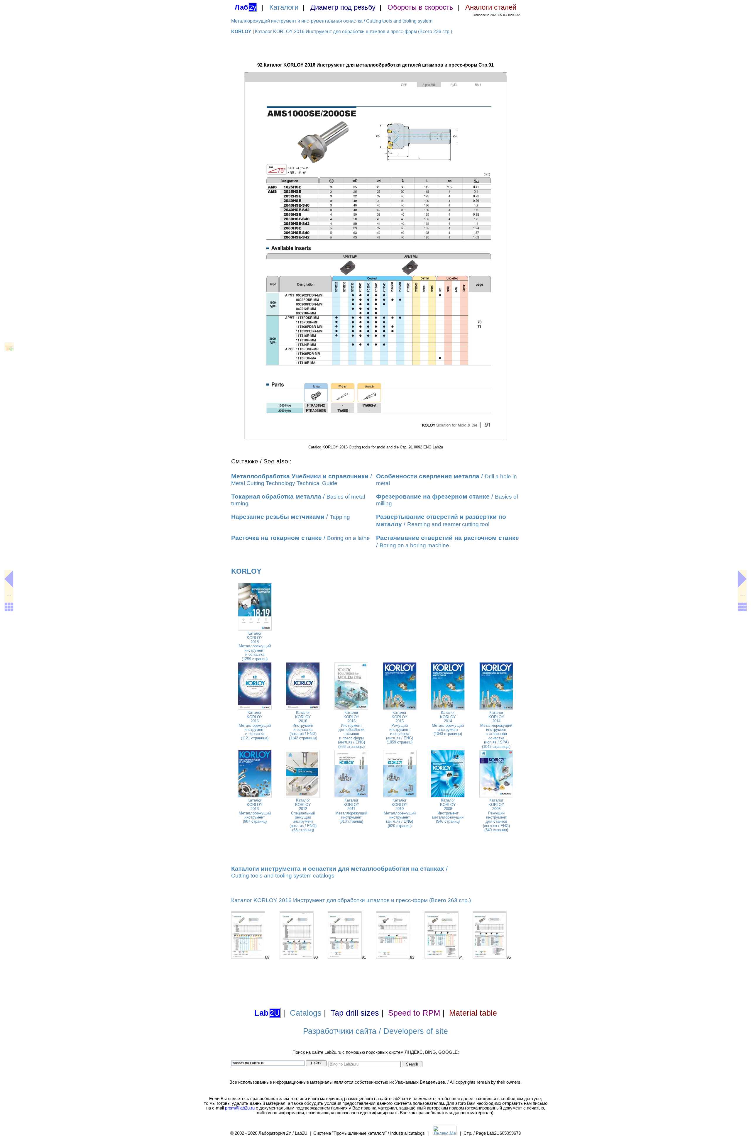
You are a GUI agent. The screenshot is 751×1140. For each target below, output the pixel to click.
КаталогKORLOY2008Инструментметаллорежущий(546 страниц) (448, 811)
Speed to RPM (414, 1013)
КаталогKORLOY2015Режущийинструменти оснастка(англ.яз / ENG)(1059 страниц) (399, 727)
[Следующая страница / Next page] (742, 579)
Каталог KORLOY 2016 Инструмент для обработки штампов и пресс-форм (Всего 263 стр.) (351, 900)
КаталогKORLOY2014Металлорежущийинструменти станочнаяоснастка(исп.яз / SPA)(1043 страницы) (496, 729)
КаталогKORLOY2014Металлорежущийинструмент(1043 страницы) (448, 723)
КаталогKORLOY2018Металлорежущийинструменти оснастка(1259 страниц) (255, 646)
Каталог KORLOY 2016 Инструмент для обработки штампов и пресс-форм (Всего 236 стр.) (353, 31)
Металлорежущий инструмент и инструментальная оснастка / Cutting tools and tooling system (331, 20)
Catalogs (306, 1013)
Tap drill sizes (355, 1013)
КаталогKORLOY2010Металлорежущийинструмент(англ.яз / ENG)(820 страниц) (400, 813)
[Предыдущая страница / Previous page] (8, 579)
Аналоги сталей (490, 7)
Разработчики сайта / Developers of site (375, 1031)
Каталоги (283, 7)
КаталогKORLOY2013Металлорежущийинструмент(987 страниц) (255, 811)
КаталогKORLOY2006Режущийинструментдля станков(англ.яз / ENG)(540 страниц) (496, 815)
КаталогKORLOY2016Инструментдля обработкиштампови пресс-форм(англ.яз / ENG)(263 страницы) (351, 729)
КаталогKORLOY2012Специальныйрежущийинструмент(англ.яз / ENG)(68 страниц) (303, 815)
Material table (473, 1013)
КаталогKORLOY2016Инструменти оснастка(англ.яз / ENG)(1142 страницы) (303, 725)
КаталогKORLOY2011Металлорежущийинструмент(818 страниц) (351, 811)
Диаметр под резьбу (343, 7)
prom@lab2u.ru (240, 1108)
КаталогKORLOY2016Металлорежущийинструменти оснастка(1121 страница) (255, 725)
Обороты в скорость (420, 7)
